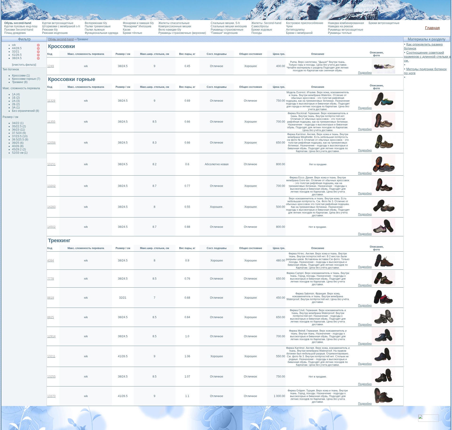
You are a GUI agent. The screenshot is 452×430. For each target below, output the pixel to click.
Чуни (289, 26)
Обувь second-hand (61, 39)
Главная (432, 28)
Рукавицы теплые (340, 33)
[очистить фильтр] (24, 64)
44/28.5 (17, 48)
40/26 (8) (18, 146)
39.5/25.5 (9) (20, 139)
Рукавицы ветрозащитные (345, 29)
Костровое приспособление (304, 23)
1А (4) (16, 94)
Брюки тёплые (132, 33)
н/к (14, 45)
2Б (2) (16, 104)
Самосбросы (260, 26)
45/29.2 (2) (19, 149)
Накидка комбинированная (346, 23)
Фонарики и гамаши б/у (138, 23)
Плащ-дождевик (15, 33)
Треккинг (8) (20, 82)
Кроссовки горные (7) (26, 78)
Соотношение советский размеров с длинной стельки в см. (427, 56)
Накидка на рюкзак (340, 26)
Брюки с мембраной (299, 33)
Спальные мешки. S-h (225, 23)
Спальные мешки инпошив (229, 26)
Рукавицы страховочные (227, 29)
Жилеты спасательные (174, 23)
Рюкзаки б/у (50, 29)
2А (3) (16, 101)
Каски (126, 29)
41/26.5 (17, 54)
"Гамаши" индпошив (224, 33)
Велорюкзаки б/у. (96, 23)
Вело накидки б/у (169, 29)
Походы (256, 33)
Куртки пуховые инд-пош (20, 26)
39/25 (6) (18, 143)
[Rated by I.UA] (428, 420)
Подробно (365, 72)
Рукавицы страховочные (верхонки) (182, 33)
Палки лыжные (95, 29)
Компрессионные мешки (174, 26)
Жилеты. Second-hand (266, 23)
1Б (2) (16, 97)
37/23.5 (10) (20, 136)
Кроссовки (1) (21, 75)
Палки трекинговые (98, 26)
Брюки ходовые (261, 29)
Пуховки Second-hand (18, 29)
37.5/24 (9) (19, 133)
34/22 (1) (18, 123)
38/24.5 (17, 58)
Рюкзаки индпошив (55, 33)
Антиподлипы (295, 29)
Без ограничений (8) (25, 111)
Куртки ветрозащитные (57, 23)
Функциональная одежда (101, 33)
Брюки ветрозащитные (384, 23)
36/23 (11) (18, 129)
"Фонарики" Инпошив (137, 26)
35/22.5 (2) (19, 126)
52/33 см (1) (20, 152)
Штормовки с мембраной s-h (61, 26)
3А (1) (16, 107)
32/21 (15, 51)
